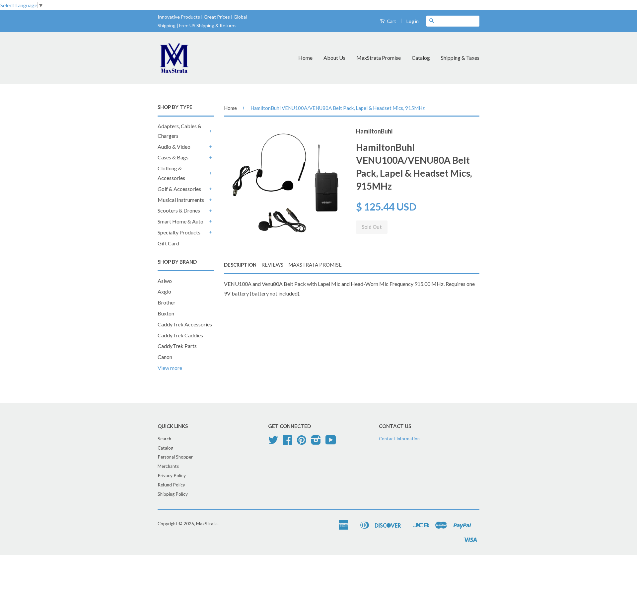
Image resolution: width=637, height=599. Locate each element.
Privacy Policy (172, 475)
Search (164, 438)
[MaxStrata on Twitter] (273, 442)
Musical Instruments (181, 200)
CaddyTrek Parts (177, 346)
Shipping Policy (173, 494)
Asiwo (165, 281)
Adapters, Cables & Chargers (179, 131)
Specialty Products (179, 232)
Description (240, 265)
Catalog (421, 57)
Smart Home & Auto (180, 221)
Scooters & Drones (179, 210)
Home (305, 57)
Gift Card (168, 243)
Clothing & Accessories (171, 173)
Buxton (166, 313)
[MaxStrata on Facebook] (287, 442)
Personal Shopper (175, 457)
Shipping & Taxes (460, 57)
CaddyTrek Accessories (185, 324)
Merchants (168, 466)
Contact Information (399, 438)
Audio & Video (174, 146)
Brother (167, 302)
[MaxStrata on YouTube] (330, 442)
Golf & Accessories (179, 189)
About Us (334, 57)
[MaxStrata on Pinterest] (302, 442)
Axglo (164, 291)
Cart (391, 21)
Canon (165, 357)
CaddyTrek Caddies (180, 335)
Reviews (272, 265)
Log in (412, 21)
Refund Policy (171, 484)
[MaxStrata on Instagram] (316, 442)
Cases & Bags (173, 157)
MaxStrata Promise (378, 57)
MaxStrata (207, 523)
